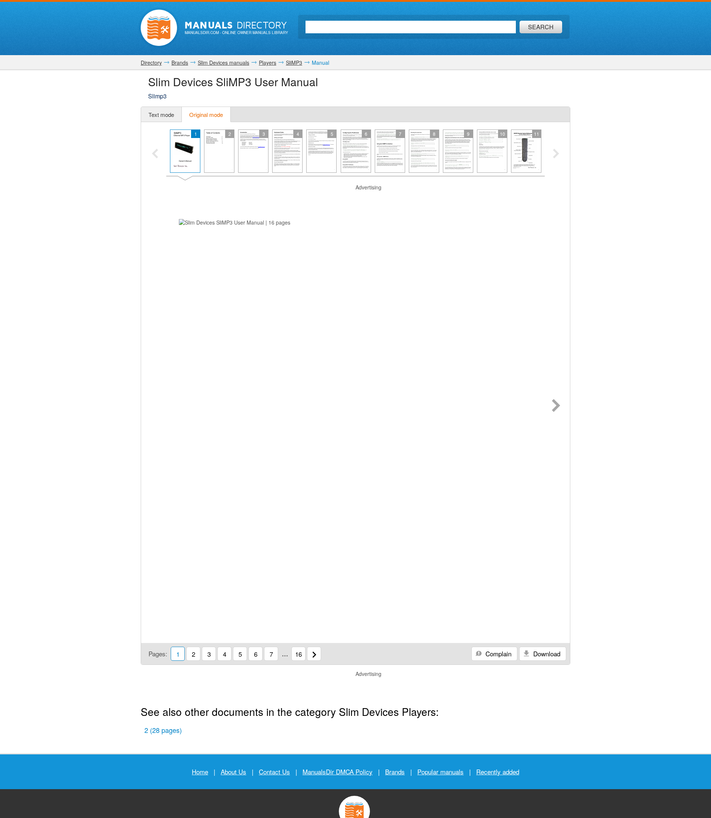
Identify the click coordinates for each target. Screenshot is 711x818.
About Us (233, 771)
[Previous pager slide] (154, 154)
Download (545, 653)
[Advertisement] (355, 200)
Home (200, 771)
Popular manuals (440, 771)
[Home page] (158, 27)
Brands (395, 771)
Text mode (161, 114)
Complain (497, 653)
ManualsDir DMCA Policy (338, 771)
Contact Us (274, 771)
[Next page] (556, 406)
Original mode (206, 114)
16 (298, 654)
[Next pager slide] (556, 154)
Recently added (497, 771)
